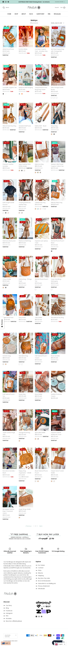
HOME (9, 14)
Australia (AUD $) (59, 1)
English (61, 644)
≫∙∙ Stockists (8, 618)
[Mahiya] (34, 8)
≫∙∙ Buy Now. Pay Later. (43, 578)
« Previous (28, 526)
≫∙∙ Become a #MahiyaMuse (13, 621)
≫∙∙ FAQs (38, 570)
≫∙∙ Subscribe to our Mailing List (46, 583)
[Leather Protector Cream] (58, 381)
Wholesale (57, 14)
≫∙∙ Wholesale (40, 588)
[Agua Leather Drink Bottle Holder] (26, 151)
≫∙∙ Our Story (8, 605)
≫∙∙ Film (6, 616)
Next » (41, 526)
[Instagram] (5, 1)
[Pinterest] (8, 1)
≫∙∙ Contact (39, 568)
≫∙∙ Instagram (8, 613)
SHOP (16, 14)
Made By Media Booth (12, 641)
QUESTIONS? (40, 14)
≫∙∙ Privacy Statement (43, 586)
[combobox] (60, 644)
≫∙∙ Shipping (40, 575)
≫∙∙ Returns (39, 573)
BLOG (31, 14)
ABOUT (24, 14)
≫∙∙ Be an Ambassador (43, 581)
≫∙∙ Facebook (8, 611)
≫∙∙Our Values (40, 565)
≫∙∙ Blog (6, 608)
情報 (49, 14)
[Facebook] (3, 1)
